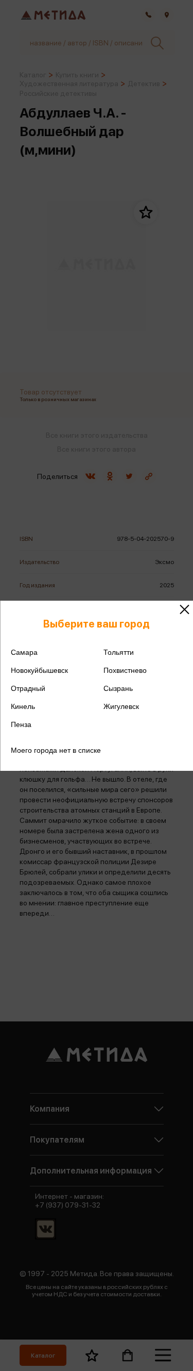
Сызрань (118, 688)
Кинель (23, 706)
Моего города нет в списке (56, 750)
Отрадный (28, 688)
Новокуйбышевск (39, 670)
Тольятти (118, 652)
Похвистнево (125, 670)
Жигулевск (121, 706)
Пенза (21, 724)
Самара (24, 652)
